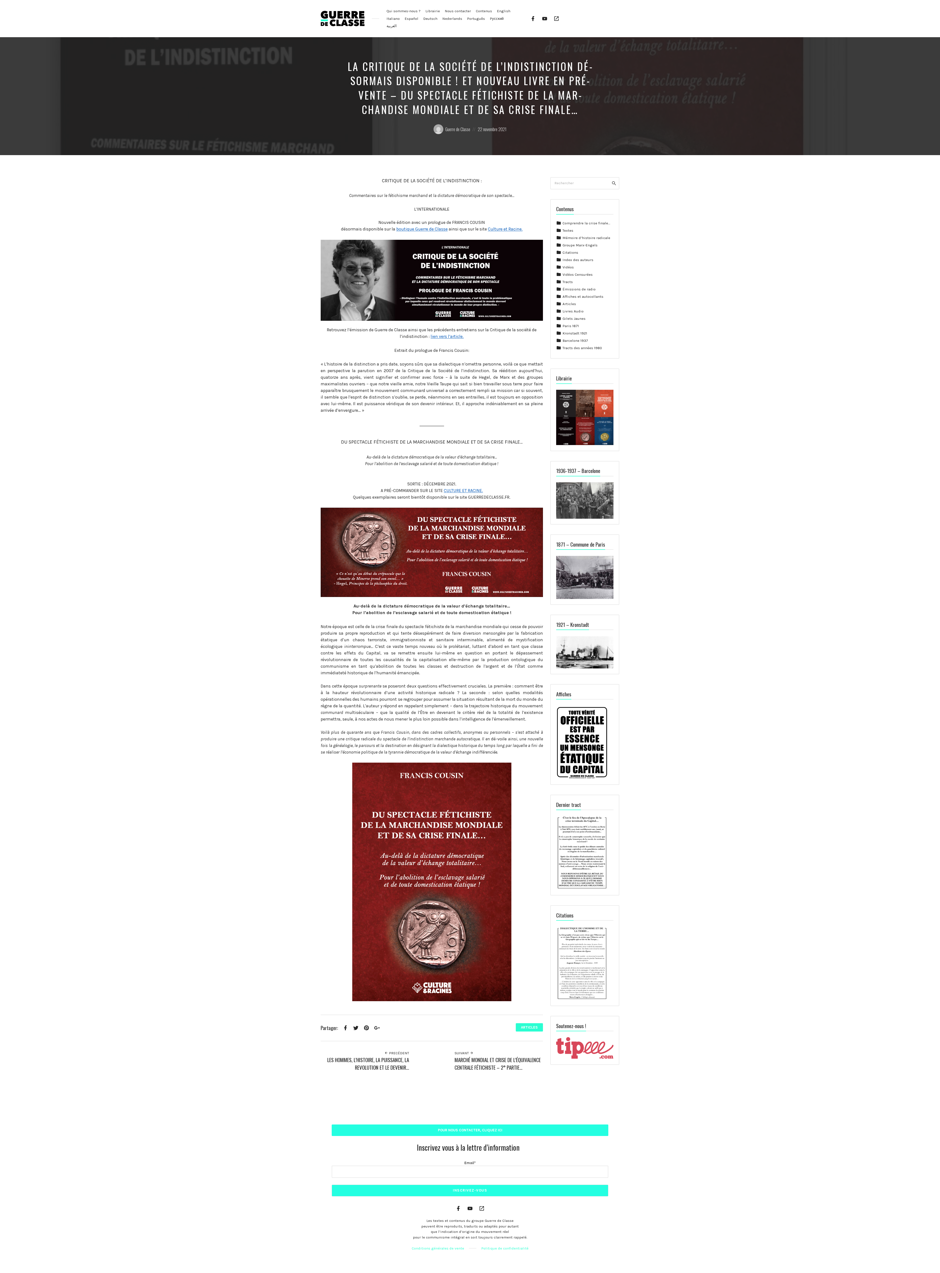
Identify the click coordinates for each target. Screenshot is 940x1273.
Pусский (497, 18)
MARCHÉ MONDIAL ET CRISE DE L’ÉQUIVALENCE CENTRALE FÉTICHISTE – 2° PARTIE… (498, 1063)
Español (411, 18)
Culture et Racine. (505, 229)
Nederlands (452, 18)
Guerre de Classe (457, 129)
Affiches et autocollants (583, 296)
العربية (392, 26)
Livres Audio (573, 311)
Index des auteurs (578, 260)
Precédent (398, 1053)
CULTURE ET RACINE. (463, 490)
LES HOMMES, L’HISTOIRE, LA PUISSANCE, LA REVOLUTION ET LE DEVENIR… (368, 1063)
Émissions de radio (579, 289)
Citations (570, 252)
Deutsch (430, 18)
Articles (529, 1027)
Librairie (432, 11)
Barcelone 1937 (575, 340)
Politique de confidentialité (505, 1248)
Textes (568, 230)
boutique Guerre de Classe (422, 229)
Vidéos (568, 267)
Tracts (568, 282)
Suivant (462, 1053)
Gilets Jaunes (574, 318)
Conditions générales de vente (438, 1248)
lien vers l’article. (447, 336)
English (503, 11)
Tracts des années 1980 (582, 348)
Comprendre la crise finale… (586, 223)
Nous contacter (458, 11)
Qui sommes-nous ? (404, 11)
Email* (470, 1163)
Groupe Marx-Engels (580, 245)
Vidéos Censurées (578, 274)
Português (476, 18)
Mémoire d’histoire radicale (586, 238)
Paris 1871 (571, 326)
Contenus (484, 11)
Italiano (393, 18)
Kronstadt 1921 (575, 333)
